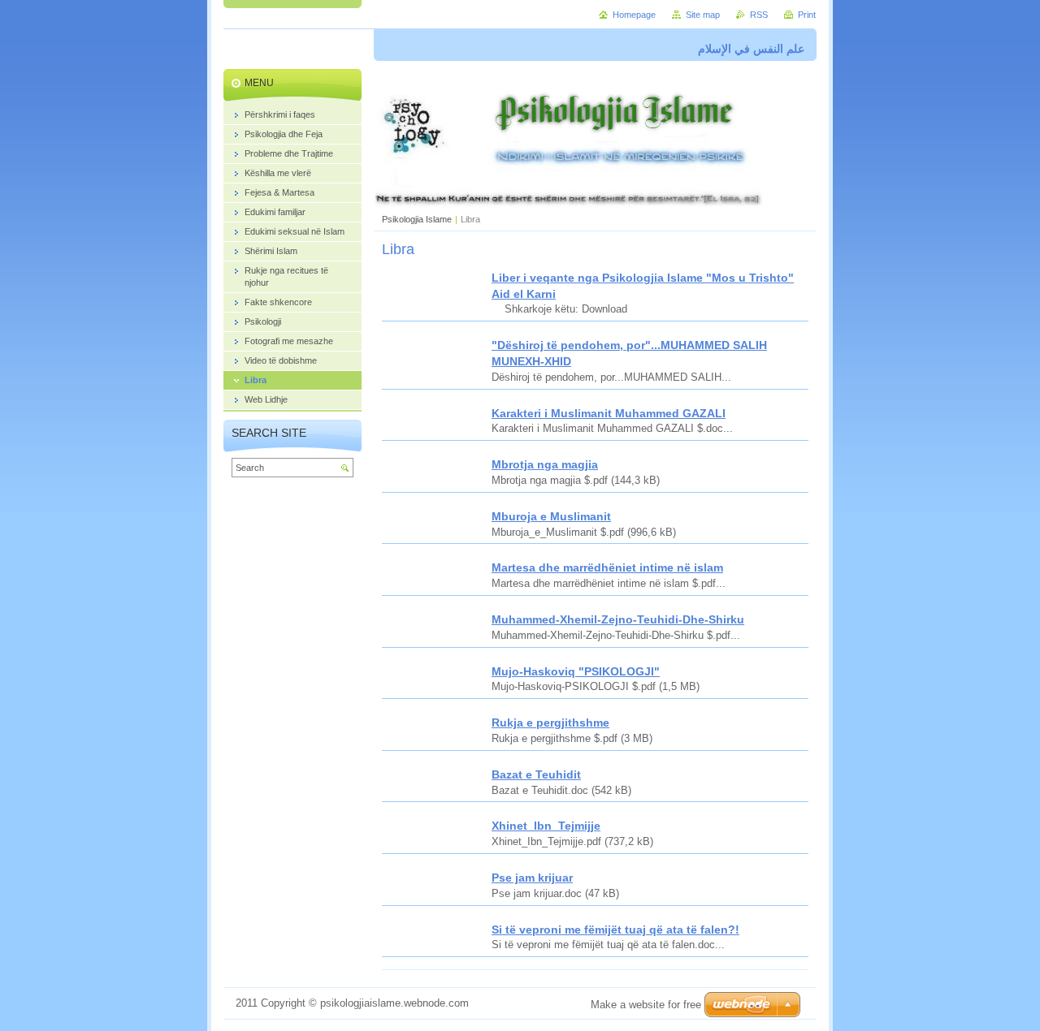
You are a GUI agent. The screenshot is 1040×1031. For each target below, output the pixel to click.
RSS (759, 14)
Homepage (634, 14)
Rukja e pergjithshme (550, 722)
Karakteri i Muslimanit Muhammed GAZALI (609, 413)
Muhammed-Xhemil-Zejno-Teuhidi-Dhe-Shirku (618, 619)
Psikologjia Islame (417, 219)
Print (807, 14)
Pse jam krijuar (532, 877)
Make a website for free (646, 1005)
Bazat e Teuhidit (536, 774)
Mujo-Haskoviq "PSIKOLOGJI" (576, 671)
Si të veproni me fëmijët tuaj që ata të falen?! (615, 929)
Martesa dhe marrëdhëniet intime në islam (607, 567)
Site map (703, 14)
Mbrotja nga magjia (545, 464)
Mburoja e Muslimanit (551, 516)
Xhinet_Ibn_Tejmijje (546, 825)
